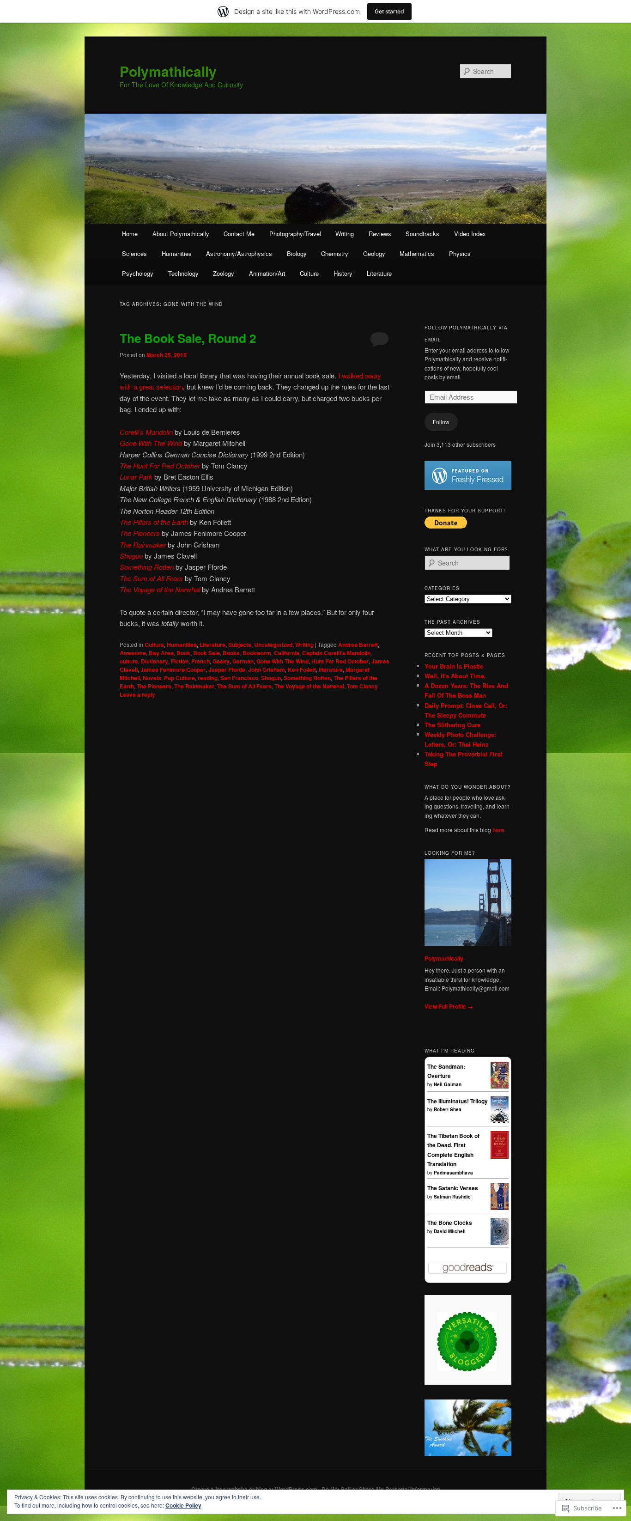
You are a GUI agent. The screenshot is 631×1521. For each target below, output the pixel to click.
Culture (309, 273)
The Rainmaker (194, 686)
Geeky (221, 661)
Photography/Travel (295, 233)
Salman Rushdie (452, 1196)
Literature (379, 273)
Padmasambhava (453, 1172)
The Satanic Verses (452, 1188)
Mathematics (417, 253)
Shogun (271, 678)
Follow (441, 422)
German (243, 661)
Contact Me (239, 233)
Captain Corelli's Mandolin (336, 653)
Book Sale (206, 653)
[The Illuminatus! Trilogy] (500, 1121)
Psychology (137, 273)
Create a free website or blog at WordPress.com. (255, 1489)
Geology (374, 253)
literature (331, 669)
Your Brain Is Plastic (454, 666)
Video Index (470, 233)
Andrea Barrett (358, 644)
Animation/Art (267, 273)
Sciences (134, 253)
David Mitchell (450, 1231)
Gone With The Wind (282, 661)
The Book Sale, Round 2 (188, 338)
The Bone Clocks (449, 1222)
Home (130, 233)
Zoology (223, 273)
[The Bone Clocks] (500, 1243)
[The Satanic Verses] (500, 1208)
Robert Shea (447, 1109)
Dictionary (154, 661)
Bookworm (257, 653)
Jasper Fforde (226, 669)
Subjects (239, 644)
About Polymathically (180, 233)
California (286, 653)
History (343, 273)
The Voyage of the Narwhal (309, 686)
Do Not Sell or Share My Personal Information (381, 1489)
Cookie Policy (183, 1505)
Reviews (380, 233)
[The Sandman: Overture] (500, 1086)
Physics (460, 253)
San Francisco (239, 678)
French (200, 661)
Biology (297, 253)
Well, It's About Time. (455, 675)
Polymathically (168, 71)
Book (183, 653)
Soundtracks (422, 233)
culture (129, 661)
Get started (389, 11)
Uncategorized (273, 644)
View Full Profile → (449, 1006)
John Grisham (266, 669)
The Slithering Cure (452, 724)
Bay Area (161, 653)
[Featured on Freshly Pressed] (468, 487)
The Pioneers (154, 686)
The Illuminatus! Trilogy (457, 1101)
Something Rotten (307, 678)
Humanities (177, 253)
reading (208, 678)
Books (231, 653)
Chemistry (334, 253)
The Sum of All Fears (244, 686)
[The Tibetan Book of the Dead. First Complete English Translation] (500, 1156)
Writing (344, 233)
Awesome (133, 653)
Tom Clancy (362, 686)
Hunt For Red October (340, 661)
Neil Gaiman (447, 1084)
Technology (183, 273)
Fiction (179, 661)
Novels (152, 678)
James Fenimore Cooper (173, 669)
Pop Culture (179, 678)
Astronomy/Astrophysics (239, 253)
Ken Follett (302, 669)
